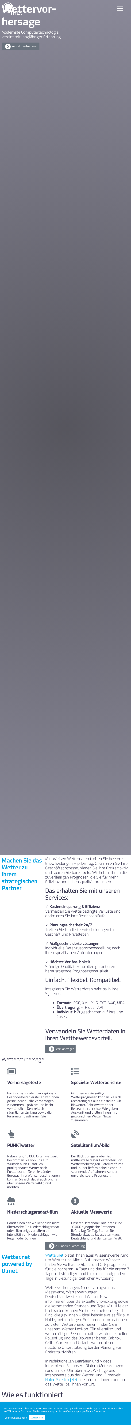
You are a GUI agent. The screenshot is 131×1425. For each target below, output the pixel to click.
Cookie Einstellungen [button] (16, 1417)
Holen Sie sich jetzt (61, 1379)
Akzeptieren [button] (37, 1417)
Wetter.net (54, 1255)
